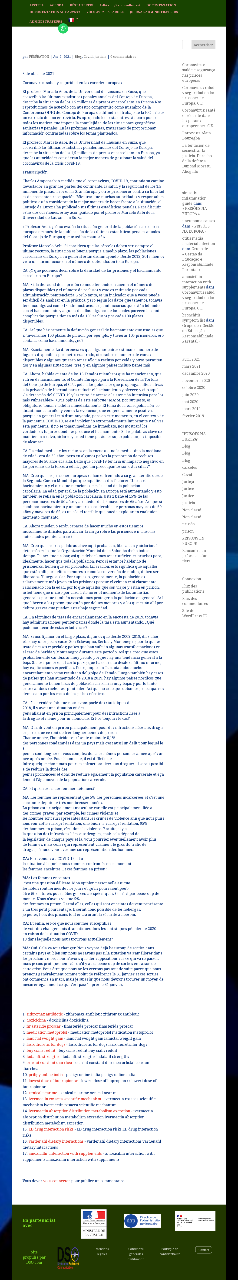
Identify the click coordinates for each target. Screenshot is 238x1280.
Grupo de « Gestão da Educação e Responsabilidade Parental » (197, 259)
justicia (100, 56)
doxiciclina (36, 1020)
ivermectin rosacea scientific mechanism (65, 1098)
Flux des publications (193, 589)
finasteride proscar (43, 1026)
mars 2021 (191, 366)
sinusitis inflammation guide (194, 198)
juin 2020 (190, 394)
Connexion (191, 578)
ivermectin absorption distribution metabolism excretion (79, 1111)
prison (188, 531)
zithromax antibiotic (44, 1014)
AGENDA (57, 5)
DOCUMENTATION (161, 5)
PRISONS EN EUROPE (193, 541)
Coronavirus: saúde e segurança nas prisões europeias (198, 72)
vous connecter (56, 1180)
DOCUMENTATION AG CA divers (55, 12)
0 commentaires (123, 56)
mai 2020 (190, 401)
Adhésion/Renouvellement (119, 5)
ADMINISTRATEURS (46, 22)
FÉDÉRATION (39, 56)
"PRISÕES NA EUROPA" (194, 436)
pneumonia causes (198, 220)
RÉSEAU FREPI (81, 5)
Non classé (191, 510)
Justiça (188, 481)
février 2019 (193, 415)
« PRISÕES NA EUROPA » (194, 211)
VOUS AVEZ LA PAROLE (105, 12)
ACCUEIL (37, 5)
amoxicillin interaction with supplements (65, 1153)
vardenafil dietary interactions (56, 1141)
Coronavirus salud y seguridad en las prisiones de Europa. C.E (198, 95)
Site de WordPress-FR (195, 613)
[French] (73, 22)
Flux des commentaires (195, 601)
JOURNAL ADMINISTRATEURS (154, 12)
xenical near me (43, 1092)
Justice (188, 488)
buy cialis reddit (40, 1050)
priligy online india (46, 1074)
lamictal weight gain (44, 1038)
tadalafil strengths (42, 1056)
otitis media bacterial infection (198, 241)
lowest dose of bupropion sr (53, 1080)
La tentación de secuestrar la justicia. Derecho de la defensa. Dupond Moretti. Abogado (197, 158)
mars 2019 (191, 408)
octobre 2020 (193, 387)
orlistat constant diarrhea (49, 1062)
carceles (189, 467)
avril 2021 (191, 359)
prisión (188, 523)
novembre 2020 (196, 380)
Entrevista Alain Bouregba (196, 135)
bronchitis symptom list (193, 317)
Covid (88, 56)
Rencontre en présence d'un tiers (194, 556)
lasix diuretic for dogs (45, 1044)
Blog (78, 56)
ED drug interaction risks (51, 1129)
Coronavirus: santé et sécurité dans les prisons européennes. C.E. (198, 118)
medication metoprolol (46, 1032)
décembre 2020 (196, 373)
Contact (203, 1250)
